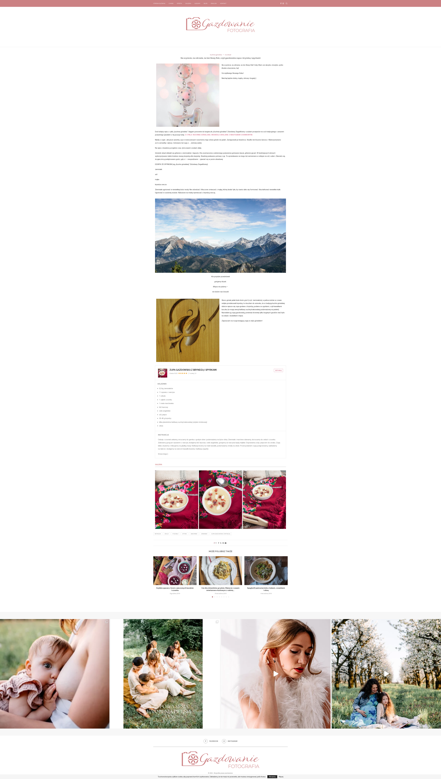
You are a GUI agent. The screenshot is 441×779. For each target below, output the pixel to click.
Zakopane (194, 534)
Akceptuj (272, 777)
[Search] (286, 3)
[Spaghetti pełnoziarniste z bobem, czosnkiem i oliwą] (266, 570)
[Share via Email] (225, 543)
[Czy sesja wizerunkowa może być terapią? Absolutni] (276, 674)
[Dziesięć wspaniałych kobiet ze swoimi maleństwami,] (54, 674)
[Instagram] (283, 3)
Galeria (188, 3)
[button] (156, 577)
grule (167, 534)
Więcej (281, 777)
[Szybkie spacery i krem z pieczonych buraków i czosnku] (175, 570)
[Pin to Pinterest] (223, 543)
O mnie (171, 3)
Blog (205, 3)
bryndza (158, 534)
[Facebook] (280, 3)
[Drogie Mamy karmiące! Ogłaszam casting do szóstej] (165, 674)
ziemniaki (204, 534)
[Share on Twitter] (221, 543)
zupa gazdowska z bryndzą (220, 534)
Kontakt (223, 3)
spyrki (184, 534)
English (214, 3)
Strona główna (159, 3)
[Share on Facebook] (218, 543)
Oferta (179, 3)
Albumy (197, 3)
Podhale (175, 534)
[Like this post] (216, 543)
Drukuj (279, 370)
